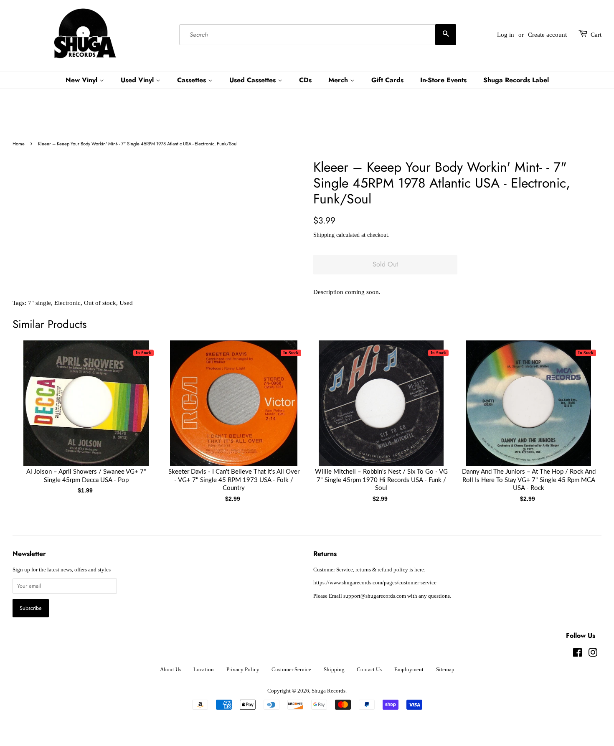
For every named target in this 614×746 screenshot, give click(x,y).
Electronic (67, 302)
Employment (409, 669)
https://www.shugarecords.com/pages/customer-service (374, 583)
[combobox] (317, 34)
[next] (581, 408)
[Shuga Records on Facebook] (577, 654)
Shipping (324, 235)
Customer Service (291, 669)
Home (19, 143)
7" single (39, 302)
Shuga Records (328, 691)
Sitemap (445, 669)
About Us (170, 669)
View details (86, 411)
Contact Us (369, 669)
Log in (505, 34)
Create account (547, 34)
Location (203, 669)
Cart (596, 34)
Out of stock (100, 302)
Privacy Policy (242, 669)
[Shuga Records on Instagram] (592, 654)
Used (126, 302)
